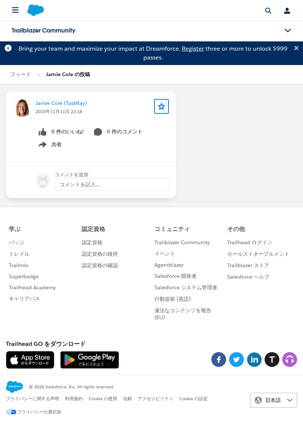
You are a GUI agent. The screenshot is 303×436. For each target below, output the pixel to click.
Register (193, 48)
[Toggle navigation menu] (288, 31)
